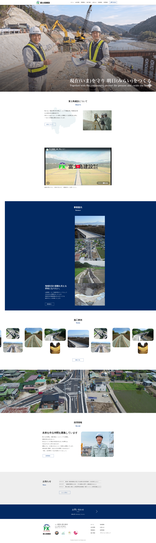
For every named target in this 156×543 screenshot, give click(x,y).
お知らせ (94, 2)
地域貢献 (100, 2)
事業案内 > (49, 304)
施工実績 (89, 2)
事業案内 (83, 2)
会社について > (50, 124)
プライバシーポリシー (105, 533)
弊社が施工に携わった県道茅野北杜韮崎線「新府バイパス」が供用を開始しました (83, 486)
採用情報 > (48, 455)
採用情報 (106, 2)
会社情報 (77, 2)
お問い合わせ (113, 2)
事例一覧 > (78, 360)
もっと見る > (65, 492)
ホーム (72, 2)
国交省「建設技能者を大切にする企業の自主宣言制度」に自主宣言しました (81, 481)
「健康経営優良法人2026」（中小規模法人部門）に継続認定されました (80, 484)
